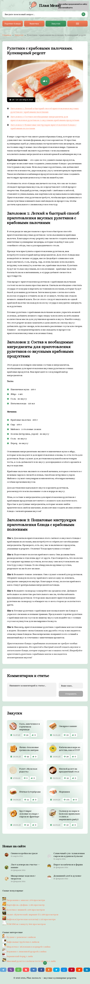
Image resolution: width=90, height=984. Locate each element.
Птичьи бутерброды (30, 792)
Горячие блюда (12, 23)
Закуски (55, 23)
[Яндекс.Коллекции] (26, 970)
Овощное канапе (68, 726)
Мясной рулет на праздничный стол (69, 770)
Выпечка (34, 23)
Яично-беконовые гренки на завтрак (29, 748)
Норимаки (64, 792)
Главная (6, 35)
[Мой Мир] (64, 970)
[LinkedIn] (87, 970)
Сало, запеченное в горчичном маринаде (29, 727)
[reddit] (79, 970)
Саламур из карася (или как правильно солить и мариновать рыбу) (69, 815)
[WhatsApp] (18, 970)
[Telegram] (3, 970)
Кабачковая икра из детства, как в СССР (69, 748)
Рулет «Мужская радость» (28, 770)
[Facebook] (41, 970)
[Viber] (11, 970)
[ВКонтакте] (33, 970)
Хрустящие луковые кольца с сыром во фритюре (29, 814)
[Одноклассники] (49, 970)
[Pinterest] (71, 970)
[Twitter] (56, 970)
